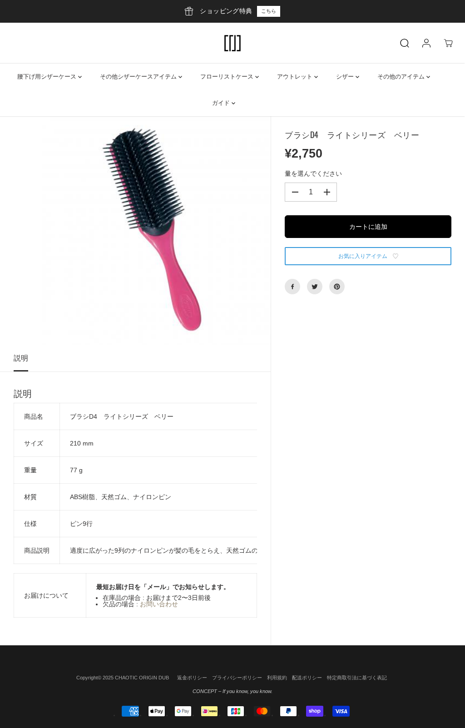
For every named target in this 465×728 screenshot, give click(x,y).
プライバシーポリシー (237, 677)
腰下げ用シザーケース (47, 76)
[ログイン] (426, 43)
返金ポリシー (192, 677)
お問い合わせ (159, 604)
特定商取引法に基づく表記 (357, 677)
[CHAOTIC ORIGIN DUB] (232, 43)
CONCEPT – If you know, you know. (232, 691)
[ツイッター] (314, 286)
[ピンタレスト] (337, 286)
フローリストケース (227, 76)
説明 (21, 358)
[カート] (448, 43)
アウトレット (295, 76)
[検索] (405, 43)
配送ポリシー (307, 677)
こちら (268, 11)
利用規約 (277, 677)
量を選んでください (313, 173)
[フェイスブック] (292, 286)
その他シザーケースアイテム (139, 76)
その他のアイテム (401, 76)
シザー (346, 76)
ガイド (222, 102)
